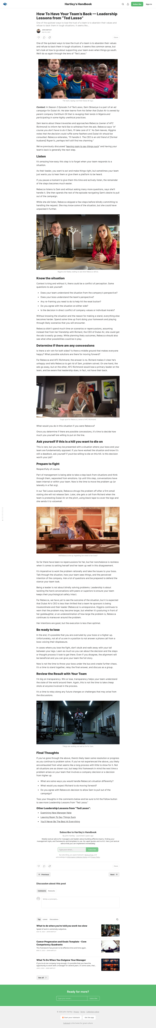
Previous (45, 874)
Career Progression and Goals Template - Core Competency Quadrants (61, 943)
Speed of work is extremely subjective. (51, 929)
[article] (78, 931)
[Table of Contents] (2, 513)
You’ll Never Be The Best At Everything (60, 821)
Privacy (76, 1012)
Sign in (149, 4)
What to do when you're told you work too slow (61, 926)
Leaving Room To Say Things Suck (58, 817)
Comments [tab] (42, 891)
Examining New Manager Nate (56, 812)
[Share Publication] (128, 4)
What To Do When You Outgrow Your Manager (61, 960)
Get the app (89, 1017)
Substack (66, 1023)
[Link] (33, 156)
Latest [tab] (45, 919)
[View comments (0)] (44, 37)
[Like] (38, 37)
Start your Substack (72, 1017)
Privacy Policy (95, 857)
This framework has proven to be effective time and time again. (61, 948)
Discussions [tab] (54, 919)
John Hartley (47, 30)
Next (112, 874)
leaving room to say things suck (82, 146)
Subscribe (137, 4)
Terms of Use (89, 855)
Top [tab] (39, 919)
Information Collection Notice (77, 857)
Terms (82, 1012)
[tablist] (46, 891)
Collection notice (92, 1012)
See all (41, 977)
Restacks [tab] (51, 891)
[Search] (123, 4)
